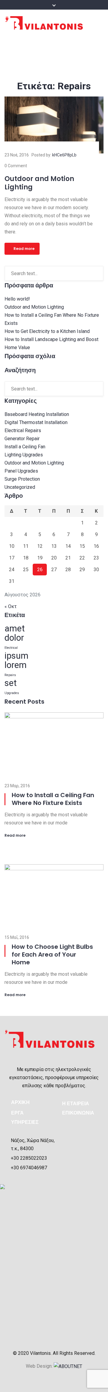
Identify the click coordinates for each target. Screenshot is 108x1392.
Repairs (10, 675)
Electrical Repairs (22, 430)
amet (14, 628)
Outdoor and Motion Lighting (39, 183)
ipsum (16, 656)
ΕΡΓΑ (17, 1112)
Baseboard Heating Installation (36, 414)
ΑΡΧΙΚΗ (20, 1102)
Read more (24, 248)
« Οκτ (10, 606)
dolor (14, 638)
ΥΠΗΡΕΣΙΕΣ (25, 1122)
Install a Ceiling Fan (24, 447)
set (10, 683)
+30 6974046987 (29, 1168)
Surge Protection (22, 479)
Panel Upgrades (21, 471)
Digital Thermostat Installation (36, 422)
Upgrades (11, 693)
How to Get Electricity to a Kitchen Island (47, 331)
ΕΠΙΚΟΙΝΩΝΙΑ (78, 1112)
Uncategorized (19, 487)
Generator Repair (22, 438)
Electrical (11, 648)
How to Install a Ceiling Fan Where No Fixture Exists (53, 799)
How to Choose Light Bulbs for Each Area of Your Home (52, 954)
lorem (15, 665)
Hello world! (17, 299)
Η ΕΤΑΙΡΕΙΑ (75, 1103)
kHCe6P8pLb (64, 155)
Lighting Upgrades (23, 455)
